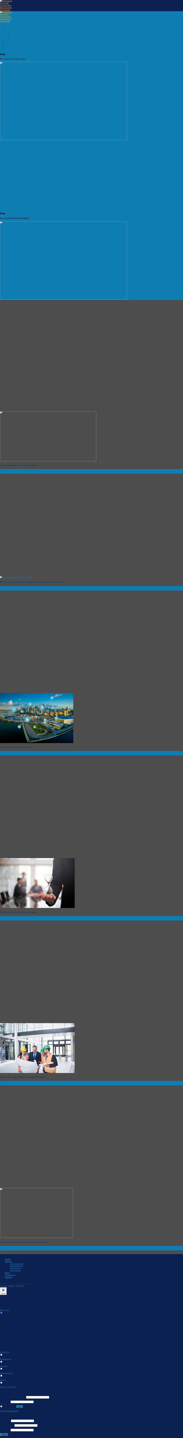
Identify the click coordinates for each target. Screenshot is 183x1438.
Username (5, 1421)
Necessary (7, 1313)
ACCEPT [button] (20, 1286)
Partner (8, 47)
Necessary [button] (4, 1310)
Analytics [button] (4, 1366)
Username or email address (13, 1397)
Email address (7, 1425)
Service (8, 32)
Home (8, 30)
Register (4, 1435)
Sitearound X (15, 38)
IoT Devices (15, 40)
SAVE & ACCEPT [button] (8, 1387)
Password (5, 1402)
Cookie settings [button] (7, 1286)
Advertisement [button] (6, 1373)
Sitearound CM (16, 34)
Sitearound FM (16, 36)
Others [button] (3, 1380)
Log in (20, 1407)
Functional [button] (4, 1352)
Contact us (10, 44)
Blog (7, 42)
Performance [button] (5, 1359)
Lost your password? (9, 1411)
